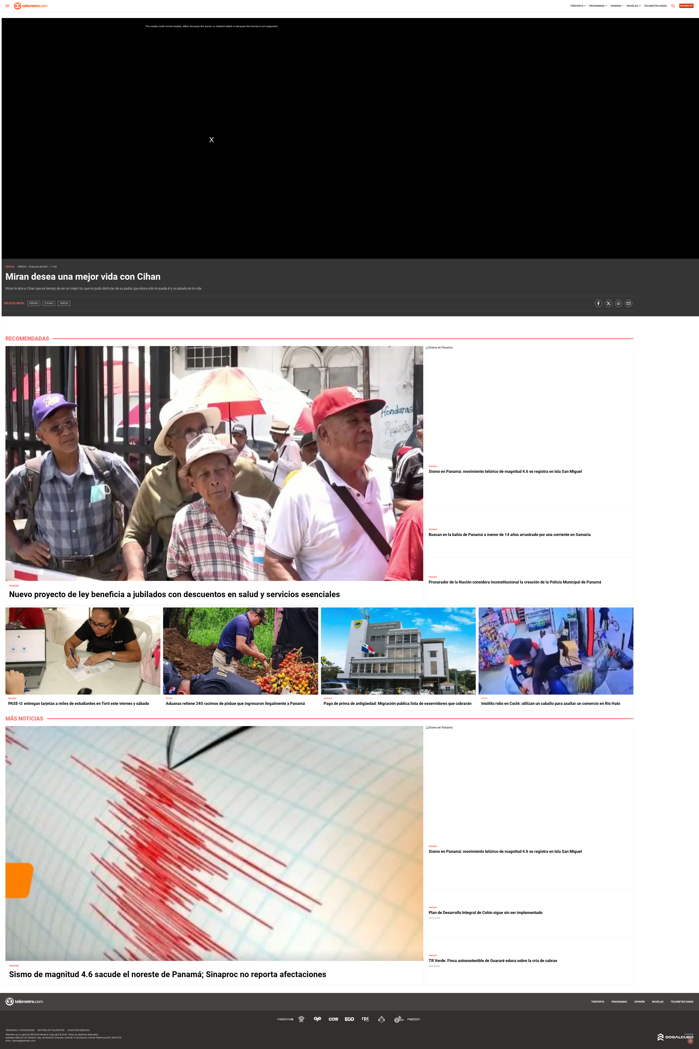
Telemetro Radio (655, 6)
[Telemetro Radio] (398, 1022)
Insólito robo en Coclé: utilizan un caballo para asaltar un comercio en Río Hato (550, 703)
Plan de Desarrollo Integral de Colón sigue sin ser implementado (485, 912)
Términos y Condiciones (19, 1030)
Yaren (64, 303)
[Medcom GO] (285, 1022)
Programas (597, 6)
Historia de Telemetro (50, 1030)
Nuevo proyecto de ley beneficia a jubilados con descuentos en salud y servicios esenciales (174, 594)
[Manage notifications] (690, 1041)
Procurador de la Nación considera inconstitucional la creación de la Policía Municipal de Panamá (515, 582)
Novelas (632, 6)
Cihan (49, 303)
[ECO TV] (349, 1022)
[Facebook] (598, 303)
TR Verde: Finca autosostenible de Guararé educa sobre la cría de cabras (493, 960)
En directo (686, 6)
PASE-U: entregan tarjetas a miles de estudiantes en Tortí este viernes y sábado (78, 703)
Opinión (616, 6)
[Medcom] (414, 1022)
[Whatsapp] (618, 303)
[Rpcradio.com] (366, 1022)
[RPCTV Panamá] (301, 1022)
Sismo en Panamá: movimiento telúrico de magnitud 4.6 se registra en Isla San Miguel (505, 471)
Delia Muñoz (434, 966)
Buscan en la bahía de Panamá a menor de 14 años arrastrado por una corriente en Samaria (510, 534)
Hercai (22, 266)
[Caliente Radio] (382, 1022)
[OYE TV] (317, 1022)
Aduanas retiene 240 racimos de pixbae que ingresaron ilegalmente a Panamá (235, 703)
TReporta (576, 6)
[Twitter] (608, 303)
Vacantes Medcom (78, 1030)
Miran (33, 303)
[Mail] (628, 303)
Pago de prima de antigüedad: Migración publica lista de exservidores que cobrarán (397, 703)
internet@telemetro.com (23, 1041)
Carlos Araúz (434, 918)
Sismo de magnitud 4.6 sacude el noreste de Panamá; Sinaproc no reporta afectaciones (167, 974)
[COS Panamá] (333, 1022)
